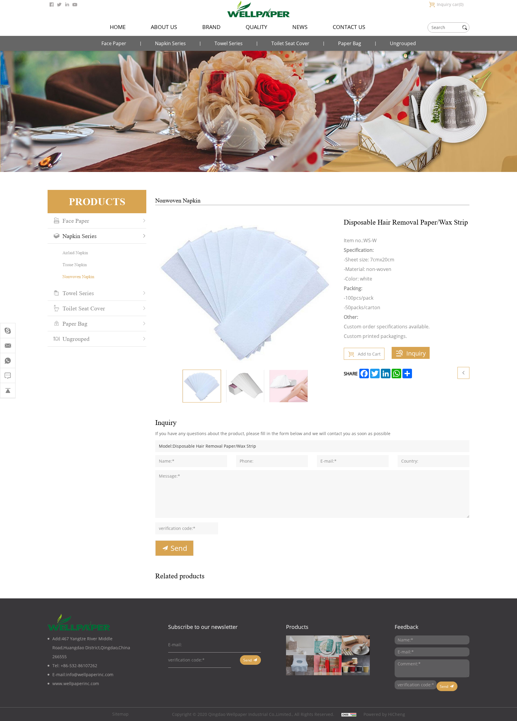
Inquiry (416, 353)
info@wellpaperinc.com (89, 674)
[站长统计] (348, 714)
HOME (118, 27)
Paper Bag (349, 43)
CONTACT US (349, 27)
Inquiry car (449, 4)
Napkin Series (170, 43)
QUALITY (256, 27)
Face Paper (113, 43)
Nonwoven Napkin (78, 276)
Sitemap (120, 714)
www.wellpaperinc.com (75, 683)
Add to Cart (369, 354)
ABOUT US (164, 27)
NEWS (300, 27)
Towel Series (229, 43)
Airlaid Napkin (75, 252)
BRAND (211, 27)
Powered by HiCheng (384, 714)
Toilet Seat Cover (290, 43)
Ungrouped (403, 43)
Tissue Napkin (75, 264)
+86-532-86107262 (79, 665)
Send (179, 548)
